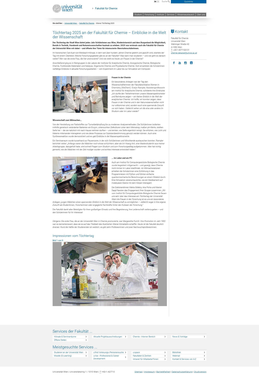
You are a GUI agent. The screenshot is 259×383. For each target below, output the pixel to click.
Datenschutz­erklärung (182, 371)
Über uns (201, 14)
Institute (160, 14)
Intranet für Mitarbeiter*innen (145, 359)
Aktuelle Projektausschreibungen (107, 336)
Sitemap (138, 371)
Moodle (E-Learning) (63, 356)
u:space (136, 352)
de (157, 1)
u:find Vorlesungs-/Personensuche (108, 352)
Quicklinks (188, 1)
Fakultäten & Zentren (142, 356)
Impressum (149, 371)
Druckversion (200, 371)
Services (170, 14)
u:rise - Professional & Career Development (106, 357)
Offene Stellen (60, 340)
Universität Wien (70, 23)
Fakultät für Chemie (106, 8)
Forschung (149, 14)
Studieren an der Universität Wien (68, 352)
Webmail (176, 356)
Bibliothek (176, 352)
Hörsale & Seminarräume (65, 336)
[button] (61, 273)
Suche (165, 1)
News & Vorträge (179, 336)
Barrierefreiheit (163, 371)
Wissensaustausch (185, 14)
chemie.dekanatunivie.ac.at (184, 53)
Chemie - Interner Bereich (144, 336)
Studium (138, 14)
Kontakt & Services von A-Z (184, 359)
